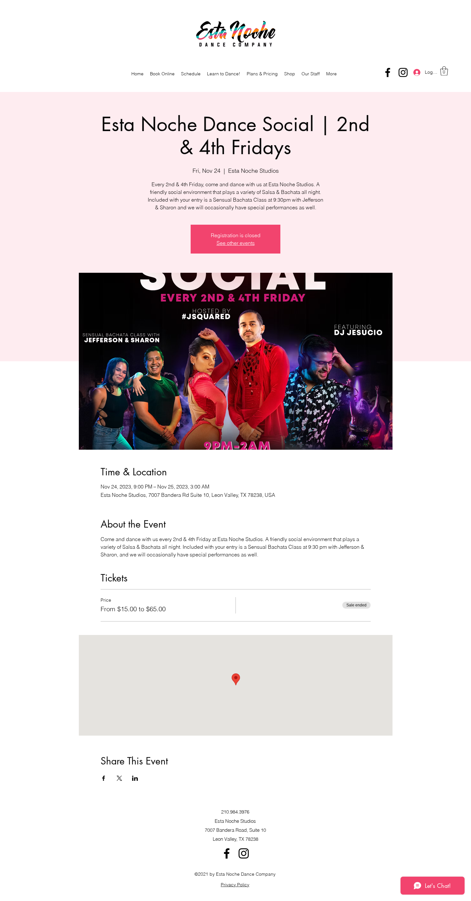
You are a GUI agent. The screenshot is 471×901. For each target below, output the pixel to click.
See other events (236, 243)
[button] (444, 71)
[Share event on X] (119, 778)
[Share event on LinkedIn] (135, 778)
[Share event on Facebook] (104, 778)
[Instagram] (403, 72)
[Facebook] (388, 72)
